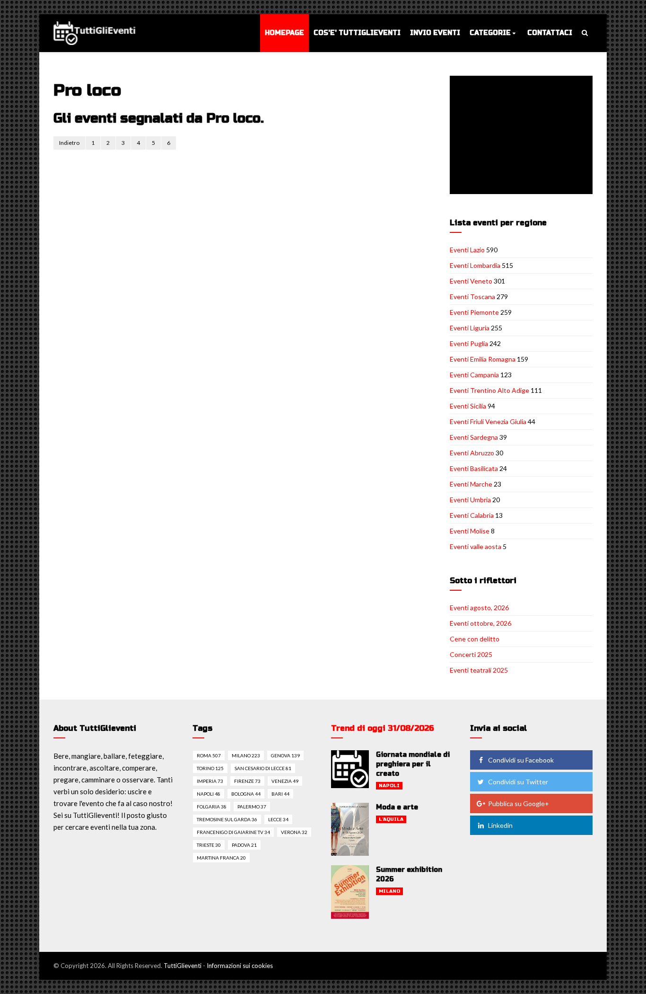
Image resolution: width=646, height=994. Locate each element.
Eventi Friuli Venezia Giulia (488, 421)
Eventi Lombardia (475, 265)
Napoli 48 (208, 794)
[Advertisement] (523, 136)
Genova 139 (285, 755)
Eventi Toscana (472, 297)
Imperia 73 (210, 781)
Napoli (389, 786)
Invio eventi (435, 33)
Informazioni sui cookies (240, 965)
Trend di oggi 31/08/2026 (382, 728)
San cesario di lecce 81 (263, 768)
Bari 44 (280, 794)
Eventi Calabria (472, 515)
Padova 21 (244, 845)
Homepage (284, 33)
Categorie (490, 33)
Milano (389, 891)
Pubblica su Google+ (518, 803)
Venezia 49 (284, 781)
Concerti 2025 (471, 654)
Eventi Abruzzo (472, 453)
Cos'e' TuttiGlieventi (357, 33)
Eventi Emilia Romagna (482, 359)
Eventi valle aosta (475, 546)
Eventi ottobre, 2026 (480, 623)
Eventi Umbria (470, 500)
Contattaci (549, 33)
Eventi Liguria (469, 328)
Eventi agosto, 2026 (479, 608)
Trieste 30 (209, 845)
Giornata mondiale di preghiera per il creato (413, 764)
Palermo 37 (251, 806)
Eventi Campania (474, 375)
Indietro (69, 142)
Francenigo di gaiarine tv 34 (233, 832)
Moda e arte (397, 807)
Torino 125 (210, 768)
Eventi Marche (471, 484)
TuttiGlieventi (182, 965)
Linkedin (500, 825)
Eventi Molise (469, 531)
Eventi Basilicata (474, 468)
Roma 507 (209, 755)
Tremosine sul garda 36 (227, 819)
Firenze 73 (247, 781)
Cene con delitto (474, 639)
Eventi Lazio (467, 250)
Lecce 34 (278, 819)
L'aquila (391, 819)
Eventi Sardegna (474, 437)
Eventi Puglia (469, 343)
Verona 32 (294, 832)
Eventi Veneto (471, 281)
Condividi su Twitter (518, 782)
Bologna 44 (246, 794)
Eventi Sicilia (468, 406)
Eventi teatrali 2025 (479, 670)
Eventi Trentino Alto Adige (489, 390)
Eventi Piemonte (474, 312)
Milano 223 (246, 755)
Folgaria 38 (212, 806)
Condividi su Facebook (521, 760)
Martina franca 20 (221, 858)
